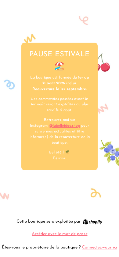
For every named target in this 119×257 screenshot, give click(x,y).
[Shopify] (92, 221)
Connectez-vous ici (99, 247)
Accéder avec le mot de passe (60, 234)
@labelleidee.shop (64, 126)
